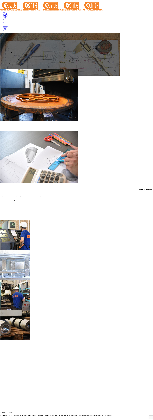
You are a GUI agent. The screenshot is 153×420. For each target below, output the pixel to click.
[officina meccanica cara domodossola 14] (15, 309)
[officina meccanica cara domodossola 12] (15, 279)
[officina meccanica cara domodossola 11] (15, 339)
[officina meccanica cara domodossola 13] (15, 249)
